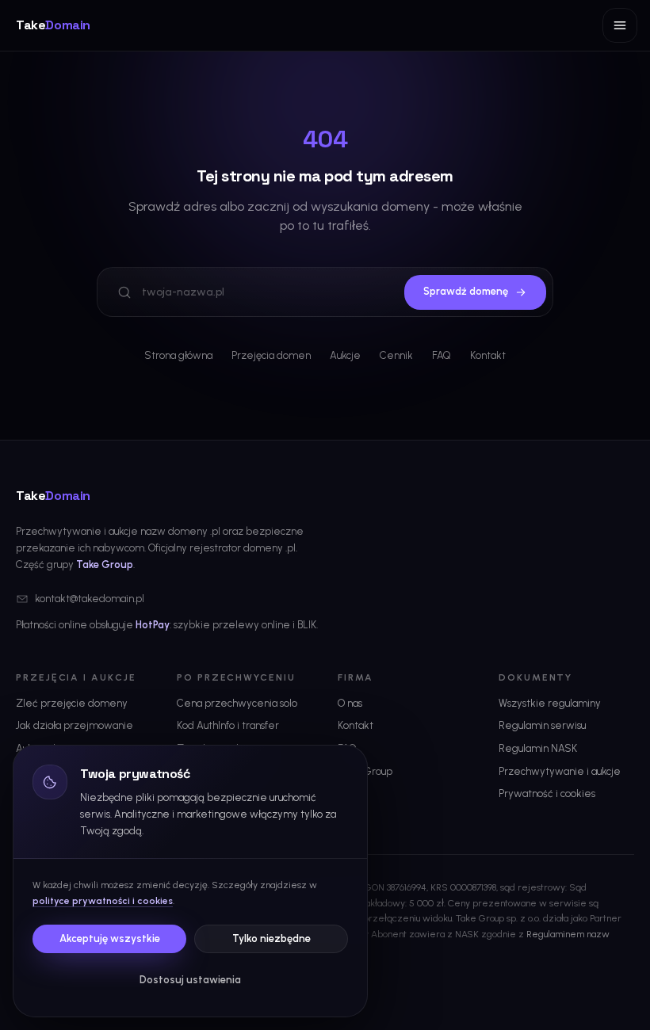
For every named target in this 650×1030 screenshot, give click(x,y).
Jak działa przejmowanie (74, 725)
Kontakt (488, 355)
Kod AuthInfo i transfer (228, 725)
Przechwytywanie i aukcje (560, 771)
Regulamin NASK (538, 748)
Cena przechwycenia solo (237, 703)
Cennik (396, 355)
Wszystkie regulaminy (550, 703)
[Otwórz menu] (619, 25)
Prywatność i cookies (547, 793)
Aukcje (345, 355)
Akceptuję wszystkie (109, 938)
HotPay (153, 625)
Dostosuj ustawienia (190, 980)
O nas (350, 703)
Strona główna (178, 355)
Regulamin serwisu (542, 725)
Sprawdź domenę (465, 291)
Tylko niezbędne (271, 938)
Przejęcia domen (271, 355)
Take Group (104, 564)
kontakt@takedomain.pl (89, 599)
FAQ (441, 355)
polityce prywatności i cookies (102, 900)
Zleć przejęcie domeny (72, 703)
